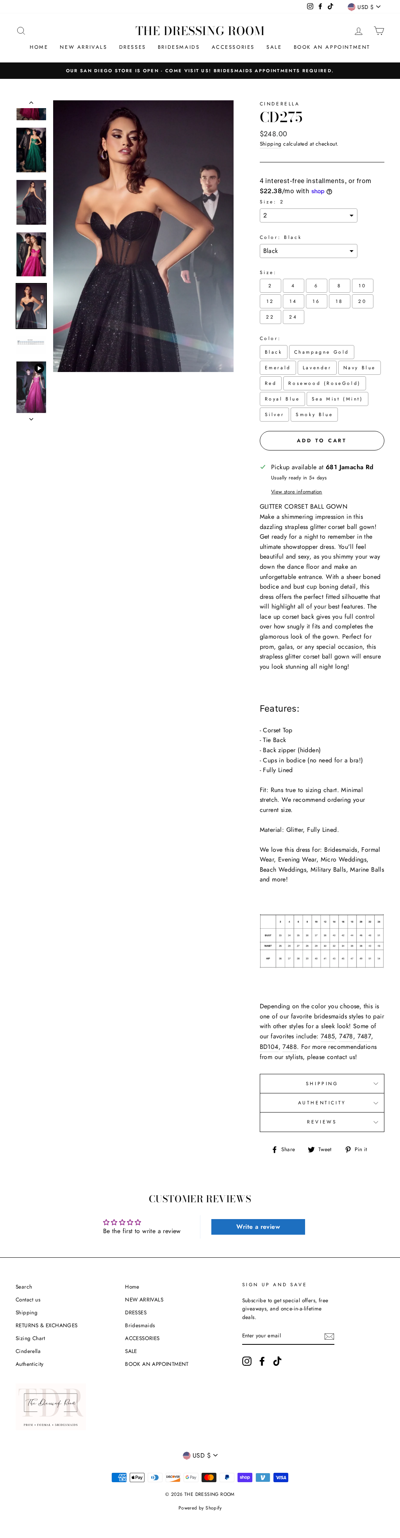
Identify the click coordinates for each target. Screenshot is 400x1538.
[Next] (31, 417)
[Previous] (31, 104)
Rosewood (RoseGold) (324, 383)
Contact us (28, 1299)
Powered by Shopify (200, 1507)
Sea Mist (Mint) (337, 398)
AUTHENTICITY (322, 1102)
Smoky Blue (314, 414)
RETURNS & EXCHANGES (47, 1325)
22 (270, 316)
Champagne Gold (321, 352)
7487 (364, 1036)
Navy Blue (359, 367)
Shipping (271, 144)
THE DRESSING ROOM (200, 31)
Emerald (278, 367)
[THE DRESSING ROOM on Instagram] (247, 1361)
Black (273, 352)
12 (270, 301)
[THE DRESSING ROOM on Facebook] (262, 1361)
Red (271, 383)
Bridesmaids (179, 47)
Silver (274, 414)
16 (316, 301)
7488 (289, 1046)
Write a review (258, 1226)
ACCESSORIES (233, 47)
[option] (200, 70)
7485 (328, 1036)
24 (293, 316)
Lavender (317, 367)
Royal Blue (282, 398)
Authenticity (30, 1364)
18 (339, 301)
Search (24, 1287)
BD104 (269, 1046)
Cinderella (280, 103)
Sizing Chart (30, 1338)
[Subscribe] (329, 1336)
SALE (274, 47)
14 (293, 301)
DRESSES (132, 47)
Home (39, 47)
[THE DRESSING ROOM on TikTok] (277, 1361)
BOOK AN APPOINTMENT (332, 47)
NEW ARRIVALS (83, 47)
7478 (346, 1036)
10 (362, 285)
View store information (296, 491)
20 (362, 301)
